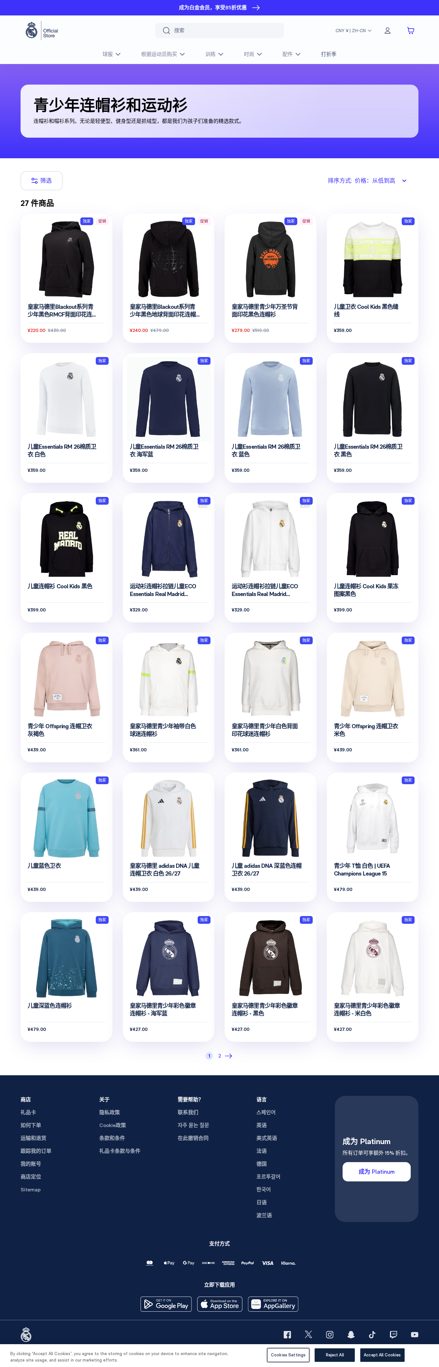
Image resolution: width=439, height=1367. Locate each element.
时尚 (249, 54)
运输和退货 (33, 1138)
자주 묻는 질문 (193, 1125)
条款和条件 (112, 1138)
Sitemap (30, 1190)
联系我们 (188, 1112)
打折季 (328, 54)
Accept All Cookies (382, 1355)
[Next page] (230, 1056)
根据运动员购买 (159, 54)
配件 (287, 54)
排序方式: (361, 180)
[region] (219, 1355)
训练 (210, 54)
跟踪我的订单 (36, 1151)
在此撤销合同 (193, 1138)
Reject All (335, 1355)
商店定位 (31, 1177)
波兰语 (264, 1215)
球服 (108, 54)
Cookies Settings (288, 1355)
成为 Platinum (377, 1171)
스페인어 (266, 1112)
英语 (261, 1125)
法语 (261, 1151)
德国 (261, 1164)
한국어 (263, 1190)
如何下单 (31, 1125)
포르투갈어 (268, 1177)
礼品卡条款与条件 (119, 1151)
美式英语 (266, 1138)
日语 (261, 1202)
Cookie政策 (112, 1125)
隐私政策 (109, 1112)
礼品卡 (28, 1112)
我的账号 (31, 1164)
